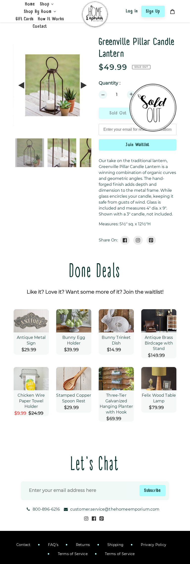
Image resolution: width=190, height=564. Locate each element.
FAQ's (53, 544)
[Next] (83, 85)
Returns (82, 544)
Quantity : (109, 83)
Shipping (115, 544)
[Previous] (21, 85)
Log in (132, 11)
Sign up (153, 11)
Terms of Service (72, 554)
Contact (23, 544)
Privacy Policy (153, 544)
